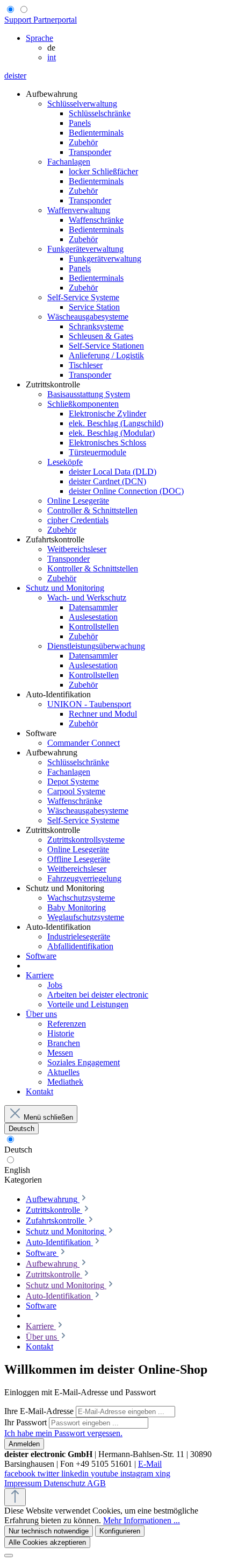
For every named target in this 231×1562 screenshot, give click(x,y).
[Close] (8, 1555)
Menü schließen (48, 1117)
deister (15, 75)
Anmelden (24, 1444)
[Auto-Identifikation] (97, 1296)
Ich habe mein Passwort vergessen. (63, 1433)
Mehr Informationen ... (141, 1520)
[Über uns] (63, 1336)
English (17, 1170)
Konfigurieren (119, 1531)
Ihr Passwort (26, 1422)
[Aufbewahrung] (84, 1263)
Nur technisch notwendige (49, 1531)
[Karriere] (60, 1326)
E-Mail (150, 1463)
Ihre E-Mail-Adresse (40, 1411)
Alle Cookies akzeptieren (47, 1542)
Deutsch (18, 1149)
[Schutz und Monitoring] (110, 1285)
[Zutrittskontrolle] (86, 1274)
